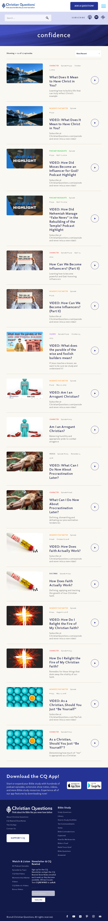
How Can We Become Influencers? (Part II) (65, 266)
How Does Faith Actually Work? (61, 583)
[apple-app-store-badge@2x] (74, 785)
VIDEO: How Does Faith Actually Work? (65, 548)
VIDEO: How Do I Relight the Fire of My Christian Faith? (64, 623)
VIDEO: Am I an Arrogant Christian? (64, 394)
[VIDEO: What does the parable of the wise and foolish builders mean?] (25, 342)
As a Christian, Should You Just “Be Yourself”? (64, 743)
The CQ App (11, 825)
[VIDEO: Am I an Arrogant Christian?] (25, 392)
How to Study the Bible (67, 820)
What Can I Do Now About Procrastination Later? (64, 506)
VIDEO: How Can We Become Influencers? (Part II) (64, 307)
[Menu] (102, 6)
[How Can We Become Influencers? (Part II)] (25, 263)
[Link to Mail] (100, 916)
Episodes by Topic (19, 870)
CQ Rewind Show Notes (16, 821)
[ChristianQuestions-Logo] (18, 9)
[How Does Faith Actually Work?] (25, 584)
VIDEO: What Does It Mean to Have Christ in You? (65, 124)
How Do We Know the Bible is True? (66, 841)
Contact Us (11, 828)
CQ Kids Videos (18, 874)
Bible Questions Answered (64, 853)
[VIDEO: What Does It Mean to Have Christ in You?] (25, 119)
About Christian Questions (17, 817)
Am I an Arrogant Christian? (62, 429)
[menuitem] (102, 6)
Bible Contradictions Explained (66, 833)
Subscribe (38, 900)
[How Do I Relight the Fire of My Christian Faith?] (25, 658)
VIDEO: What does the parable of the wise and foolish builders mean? (63, 351)
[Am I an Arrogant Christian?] (25, 435)
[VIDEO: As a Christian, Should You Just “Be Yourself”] (25, 698)
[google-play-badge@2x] (94, 785)
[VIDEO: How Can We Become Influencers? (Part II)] (25, 301)
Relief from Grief (65, 847)
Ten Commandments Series (66, 826)
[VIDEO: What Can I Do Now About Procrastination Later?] (25, 465)
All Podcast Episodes (20, 866)
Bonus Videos (17, 889)
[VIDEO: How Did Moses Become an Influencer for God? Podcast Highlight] (25, 159)
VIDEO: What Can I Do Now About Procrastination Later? (63, 471)
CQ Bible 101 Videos (20, 885)
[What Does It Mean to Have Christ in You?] (25, 77)
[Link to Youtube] (74, 916)
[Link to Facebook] (67, 916)
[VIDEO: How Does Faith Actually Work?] (25, 546)
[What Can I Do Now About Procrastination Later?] (25, 503)
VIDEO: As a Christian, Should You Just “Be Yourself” (65, 705)
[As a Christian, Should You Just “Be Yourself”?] (25, 741)
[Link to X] (80, 916)
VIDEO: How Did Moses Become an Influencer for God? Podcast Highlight (63, 168)
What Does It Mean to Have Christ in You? (63, 81)
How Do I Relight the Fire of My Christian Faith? (64, 662)
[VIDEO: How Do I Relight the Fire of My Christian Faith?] (25, 615)
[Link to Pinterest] (87, 916)
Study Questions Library (65, 814)
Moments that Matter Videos (21, 880)
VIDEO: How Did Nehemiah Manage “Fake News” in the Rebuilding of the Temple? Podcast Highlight (63, 219)
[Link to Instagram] (93, 916)
